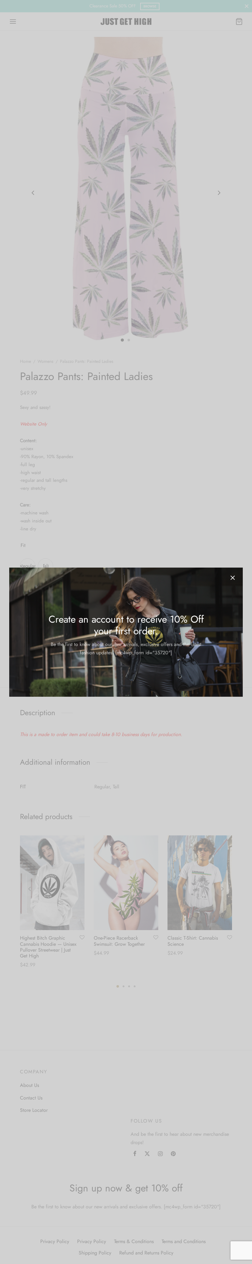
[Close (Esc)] (232, 577)
